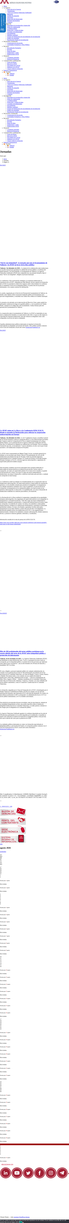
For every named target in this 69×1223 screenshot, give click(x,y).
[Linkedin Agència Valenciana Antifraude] (5, 1178)
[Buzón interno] (13, 842)
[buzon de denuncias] (13, 815)
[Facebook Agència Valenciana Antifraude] (39, 1178)
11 (5, 806)
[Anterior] (0, 530)
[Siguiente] (0, 610)
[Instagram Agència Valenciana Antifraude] (51, 1178)
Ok (21, 1222)
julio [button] (1, 844)
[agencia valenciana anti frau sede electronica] (13, 833)
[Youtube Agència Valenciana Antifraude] (17, 1178)
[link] (31, 2)
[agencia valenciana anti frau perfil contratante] (13, 824)
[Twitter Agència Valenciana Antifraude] (28, 1178)
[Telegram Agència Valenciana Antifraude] (62, 1178)
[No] (23, 1222)
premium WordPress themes (22, 1217)
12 (6, 806)
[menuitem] (36, 6)
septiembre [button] (3, 851)
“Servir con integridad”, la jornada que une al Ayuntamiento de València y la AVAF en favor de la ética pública (23, 264)
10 (3, 806)
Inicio (5, 159)
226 (11, 806)
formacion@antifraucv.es (33, 327)
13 (8, 806)
